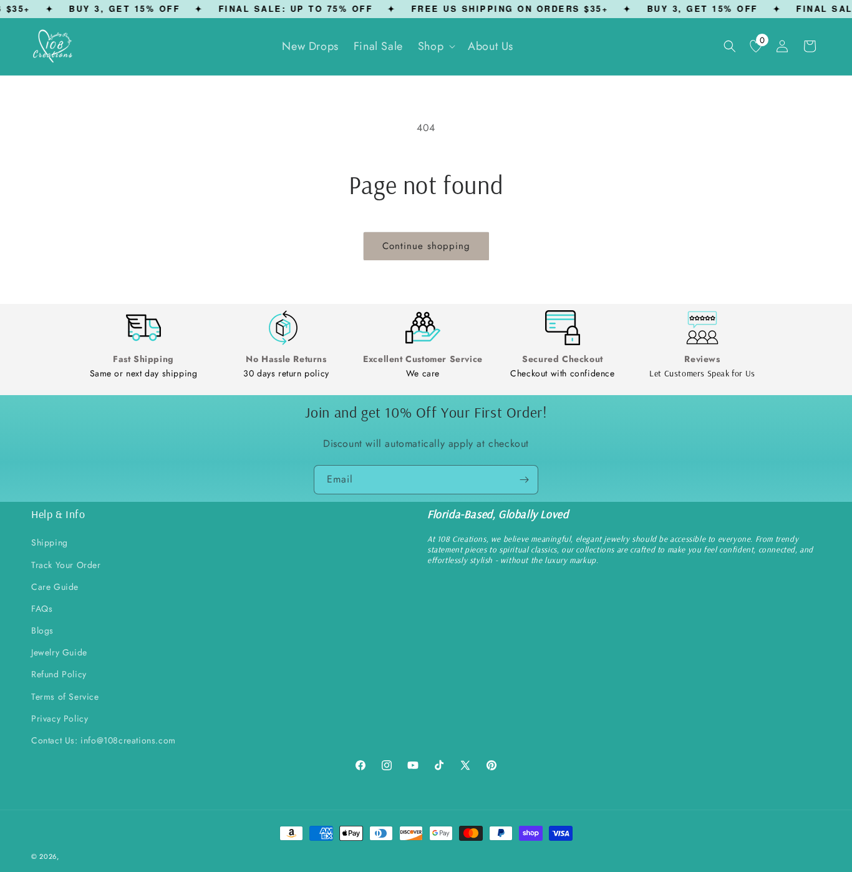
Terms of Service (65, 696)
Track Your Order (66, 565)
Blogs (42, 631)
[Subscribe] (524, 479)
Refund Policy (59, 675)
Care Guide (55, 587)
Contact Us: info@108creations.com (103, 740)
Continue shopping (426, 246)
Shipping (49, 543)
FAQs (41, 608)
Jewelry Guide (59, 653)
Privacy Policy (59, 718)
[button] (435, 46)
